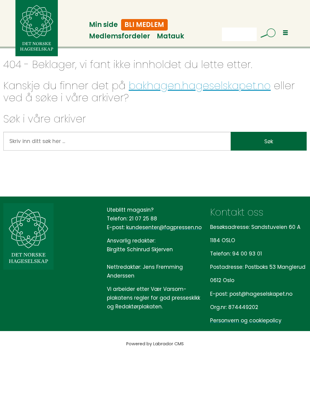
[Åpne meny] (285, 32)
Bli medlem (144, 24)
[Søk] (266, 34)
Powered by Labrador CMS (155, 344)
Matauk (170, 36)
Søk (268, 141)
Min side (103, 24)
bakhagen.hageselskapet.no (200, 85)
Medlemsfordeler (119, 36)
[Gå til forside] (36, 28)
